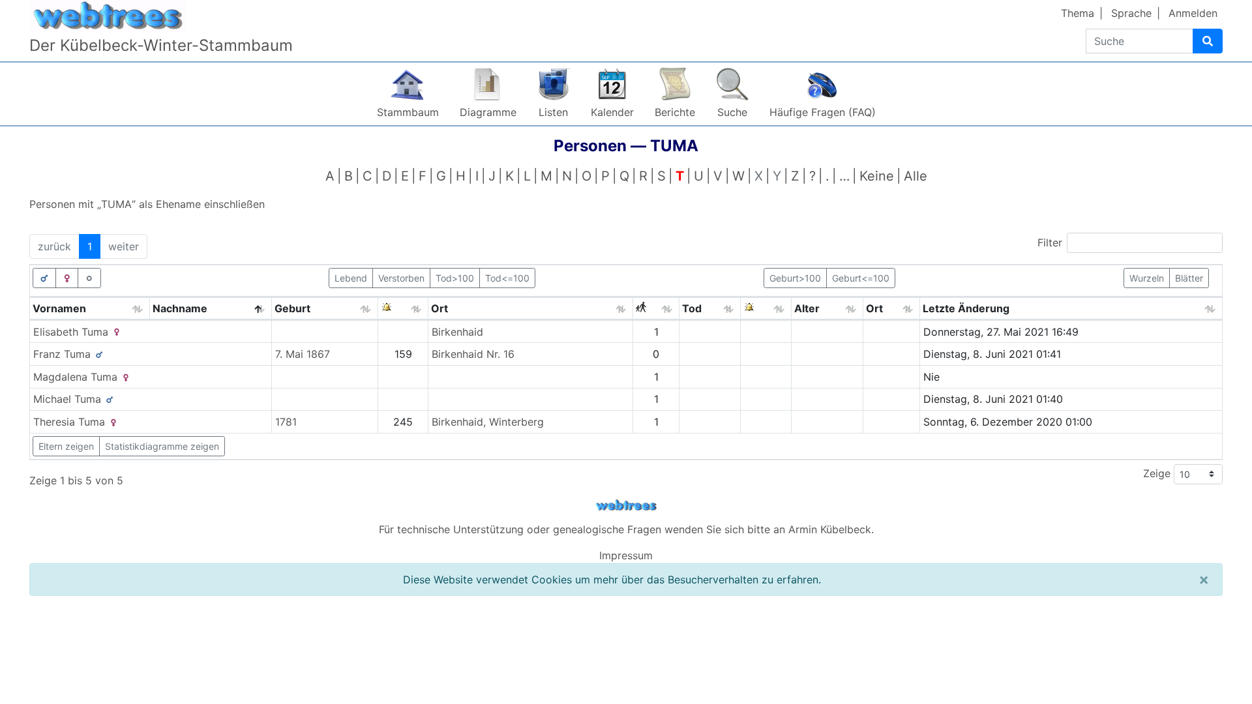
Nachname (180, 308)
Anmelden (1193, 13)
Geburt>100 (795, 278)
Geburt (292, 308)
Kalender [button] (612, 112)
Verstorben (401, 278)
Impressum (626, 555)
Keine (876, 176)
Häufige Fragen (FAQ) (822, 112)
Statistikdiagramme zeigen (162, 446)
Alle (915, 176)
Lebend (351, 278)
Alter (807, 308)
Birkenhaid (457, 331)
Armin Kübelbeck (829, 529)
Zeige (1158, 473)
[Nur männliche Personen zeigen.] (44, 278)
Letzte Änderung (966, 308)
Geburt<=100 (860, 278)
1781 (286, 421)
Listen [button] (553, 112)
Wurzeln (1146, 278)
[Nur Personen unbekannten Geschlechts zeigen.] (89, 278)
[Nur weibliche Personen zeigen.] (67, 278)
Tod (692, 308)
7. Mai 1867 (302, 353)
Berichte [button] (675, 112)
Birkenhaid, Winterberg (488, 421)
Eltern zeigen (66, 446)
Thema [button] (1077, 13)
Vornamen (59, 308)
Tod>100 (455, 278)
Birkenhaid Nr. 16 (473, 353)
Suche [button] (732, 112)
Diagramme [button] (488, 112)
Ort (439, 308)
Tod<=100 (507, 278)
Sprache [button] (1131, 13)
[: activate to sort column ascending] (403, 308)
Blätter (1189, 278)
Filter (1049, 242)
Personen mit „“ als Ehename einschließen (147, 204)
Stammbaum (408, 112)
